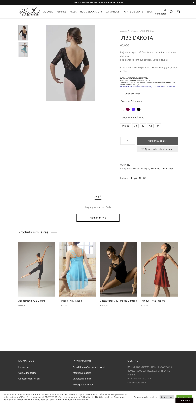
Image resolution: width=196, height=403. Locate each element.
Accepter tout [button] (184, 397)
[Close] (193, 2)
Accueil (123, 31)
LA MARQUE (113, 11)
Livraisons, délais (82, 378)
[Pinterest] (140, 178)
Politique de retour (83, 384)
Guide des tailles (132, 93)
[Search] (171, 11)
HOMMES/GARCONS (91, 11)
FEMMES (61, 11)
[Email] (144, 178)
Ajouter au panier (157, 140)
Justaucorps (167, 168)
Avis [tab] (98, 196)
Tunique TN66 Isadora (153, 300)
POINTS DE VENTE (133, 11)
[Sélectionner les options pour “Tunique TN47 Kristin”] (91, 253)
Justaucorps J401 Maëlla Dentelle (118, 300)
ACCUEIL (48, 11)
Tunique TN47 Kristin (70, 300)
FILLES (73, 11)
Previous (34, 63)
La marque (24, 367)
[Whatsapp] (135, 178)
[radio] (122, 109)
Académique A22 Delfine (31, 300)
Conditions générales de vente (89, 367)
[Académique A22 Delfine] (36, 269)
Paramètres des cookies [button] (145, 397)
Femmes (133, 31)
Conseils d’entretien (29, 378)
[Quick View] (50, 260)
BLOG (150, 11)
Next (106, 63)
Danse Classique (141, 168)
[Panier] (178, 11)
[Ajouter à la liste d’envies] (50, 247)
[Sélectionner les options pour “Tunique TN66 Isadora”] (173, 253)
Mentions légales (82, 372)
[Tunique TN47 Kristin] (77, 269)
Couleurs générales (131, 101)
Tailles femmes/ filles (132, 117)
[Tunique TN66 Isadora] (159, 269)
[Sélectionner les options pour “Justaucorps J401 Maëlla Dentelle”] (132, 253)
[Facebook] (131, 178)
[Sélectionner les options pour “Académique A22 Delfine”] (50, 253)
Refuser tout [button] (167, 397)
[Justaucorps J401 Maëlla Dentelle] (118, 269)
